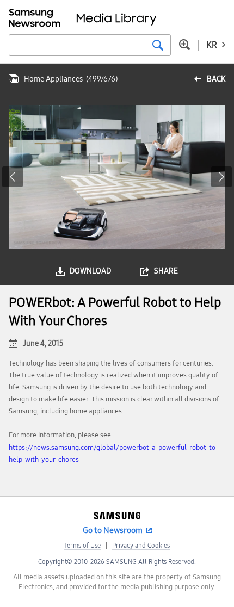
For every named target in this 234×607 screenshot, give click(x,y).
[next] (221, 176)
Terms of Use (82, 545)
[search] (158, 45)
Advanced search (184, 45)
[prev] (12, 176)
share (166, 271)
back (216, 79)
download (90, 271)
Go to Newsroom (113, 530)
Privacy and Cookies (141, 545)
